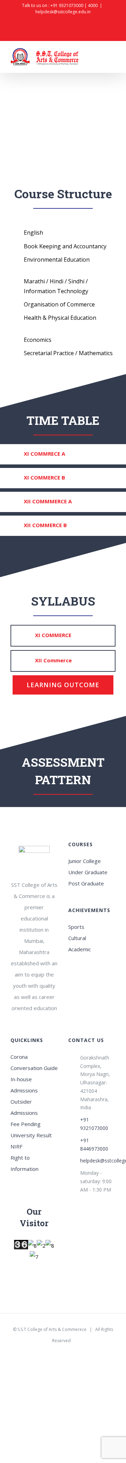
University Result (31, 1135)
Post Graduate (86, 883)
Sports (76, 926)
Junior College (84, 860)
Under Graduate (87, 872)
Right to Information (24, 1163)
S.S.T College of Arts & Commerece (52, 1329)
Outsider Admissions (24, 1107)
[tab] (63, 454)
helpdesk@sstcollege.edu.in (63, 12)
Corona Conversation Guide (34, 1062)
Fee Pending (25, 1123)
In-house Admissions (24, 1085)
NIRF (16, 1146)
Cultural (77, 937)
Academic (79, 949)
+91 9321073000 (66, 5)
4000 (93, 5)
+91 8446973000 (94, 1144)
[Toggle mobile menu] (112, 58)
